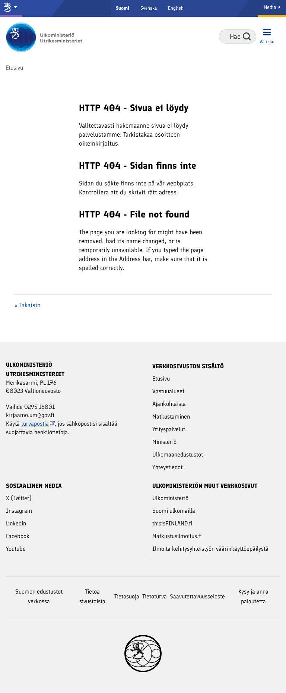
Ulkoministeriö (170, 498)
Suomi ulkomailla (173, 510)
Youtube (16, 548)
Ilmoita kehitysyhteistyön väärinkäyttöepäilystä (210, 548)
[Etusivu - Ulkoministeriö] (47, 37)
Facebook (17, 536)
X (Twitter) (19, 498)
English (176, 8)
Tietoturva (154, 596)
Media (271, 7)
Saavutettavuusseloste (197, 596)
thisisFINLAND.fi (172, 523)
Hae (247, 36)
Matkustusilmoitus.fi (177, 536)
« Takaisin (28, 305)
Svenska (148, 8)
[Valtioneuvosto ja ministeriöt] (11, 8)
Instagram (19, 510)
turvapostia (35, 423)
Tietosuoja (126, 596)
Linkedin (16, 523)
